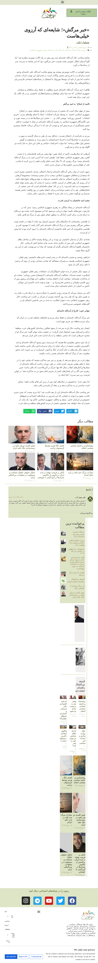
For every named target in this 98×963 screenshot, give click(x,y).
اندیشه (6, 925)
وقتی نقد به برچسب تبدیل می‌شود (72, 706)
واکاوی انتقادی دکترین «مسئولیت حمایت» (62, 736)
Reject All (23, 956)
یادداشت (7, 921)
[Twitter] (60, 901)
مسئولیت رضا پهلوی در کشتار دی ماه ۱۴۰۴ (76, 551)
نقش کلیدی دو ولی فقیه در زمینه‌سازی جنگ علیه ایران (24, 447)
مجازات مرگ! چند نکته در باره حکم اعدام (66, 818)
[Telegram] (37, 901)
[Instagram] (26, 901)
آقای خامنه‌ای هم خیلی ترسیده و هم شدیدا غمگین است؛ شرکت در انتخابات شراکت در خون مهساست (76, 562)
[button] (62, 2)
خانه (6, 911)
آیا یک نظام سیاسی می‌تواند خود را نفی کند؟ (72, 738)
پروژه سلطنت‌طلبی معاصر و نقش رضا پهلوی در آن (76, 542)
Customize (36, 956)
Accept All (11, 956)
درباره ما (8, 941)
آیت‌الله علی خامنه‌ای (55, 50)
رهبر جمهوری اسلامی (37, 50)
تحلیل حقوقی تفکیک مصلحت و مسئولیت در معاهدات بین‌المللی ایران (21, 475)
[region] (49, 954)
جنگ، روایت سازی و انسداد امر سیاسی (82, 737)
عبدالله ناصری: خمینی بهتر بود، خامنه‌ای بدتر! (78, 534)
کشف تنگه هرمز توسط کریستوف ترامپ (54, 447)
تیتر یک (12, 916)
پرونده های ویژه (13, 935)
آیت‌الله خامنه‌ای (71, 50)
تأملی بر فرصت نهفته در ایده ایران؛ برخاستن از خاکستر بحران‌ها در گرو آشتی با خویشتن (51, 475)
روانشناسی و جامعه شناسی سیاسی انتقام (81, 447)
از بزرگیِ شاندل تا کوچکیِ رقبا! (77, 587)
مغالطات (7, 929)
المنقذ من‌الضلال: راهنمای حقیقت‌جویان (75, 580)
